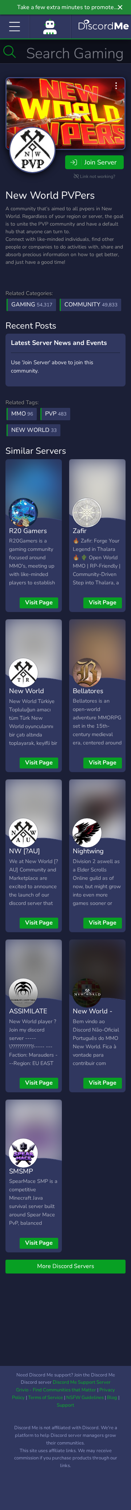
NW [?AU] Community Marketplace (28, 861)
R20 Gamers (28, 530)
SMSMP (21, 1171)
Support (65, 1405)
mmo (22, 414)
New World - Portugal (92, 1016)
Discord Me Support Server (82, 1382)
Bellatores (88, 690)
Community (91, 305)
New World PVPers (50, 195)
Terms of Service (45, 1397)
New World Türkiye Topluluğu (26, 701)
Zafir (80, 530)
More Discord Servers (65, 1266)
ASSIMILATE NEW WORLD (31, 1016)
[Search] (9, 52)
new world (34, 430)
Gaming (31, 305)
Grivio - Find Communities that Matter (56, 1390)
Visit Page (39, 603)
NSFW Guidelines (85, 1397)
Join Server (100, 162)
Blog (112, 1397)
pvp (56, 414)
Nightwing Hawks (88, 856)
